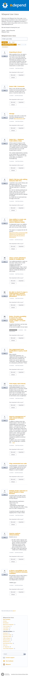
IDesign (11, 113)
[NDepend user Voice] (14, 5)
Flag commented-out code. (18, 463)
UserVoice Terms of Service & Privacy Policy (19, 674)
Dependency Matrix (7, 636)
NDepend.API (6, 641)
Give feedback (9, 661)
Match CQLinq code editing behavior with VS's (18, 180)
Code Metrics (6, 628)
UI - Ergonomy (6, 646)
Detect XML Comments (16, 86)
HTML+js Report (6, 638)
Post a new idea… (7, 619)
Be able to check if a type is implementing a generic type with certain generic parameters (18, 294)
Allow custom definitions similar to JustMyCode (17, 258)
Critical (14, 77)
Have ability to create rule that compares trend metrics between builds (17, 221)
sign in (14, 610)
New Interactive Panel (7, 643)
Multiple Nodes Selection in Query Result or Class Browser (18, 492)
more (13, 442)
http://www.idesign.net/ (19, 118)
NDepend (8, 664)
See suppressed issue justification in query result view (18, 351)
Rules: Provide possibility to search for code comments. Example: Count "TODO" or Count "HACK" (17, 319)
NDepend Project (6, 640)
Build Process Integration (8, 624)
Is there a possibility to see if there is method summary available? (18, 572)
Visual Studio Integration (8, 648)
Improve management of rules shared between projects (17, 418)
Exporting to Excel (15, 52)
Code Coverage (6, 626)
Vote (5, 56)
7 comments (11, 298)
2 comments (11, 398)
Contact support (10, 657)
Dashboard (5, 633)
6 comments (11, 121)
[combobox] (13, 654)
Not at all (14, 75)
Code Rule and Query (19, 68)
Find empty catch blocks (17, 383)
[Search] (24, 654)
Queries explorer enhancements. (14, 534)
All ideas (5, 621)
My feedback (5, 47)
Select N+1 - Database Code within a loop (16, 140)
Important (22, 75)
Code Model (5, 629)
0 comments (11, 68)
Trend (4, 645)
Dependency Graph (7, 634)
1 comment (11, 95)
